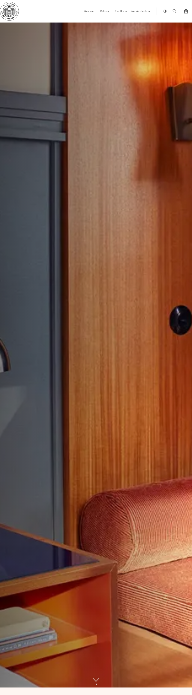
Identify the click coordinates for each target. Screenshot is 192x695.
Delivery (104, 11)
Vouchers (89, 11)
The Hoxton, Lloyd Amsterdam (132, 11)
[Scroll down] (96, 680)
